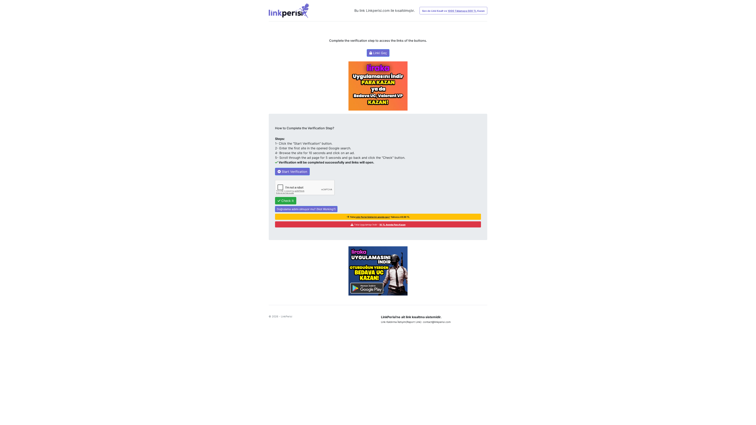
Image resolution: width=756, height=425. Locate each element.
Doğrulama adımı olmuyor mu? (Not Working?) (306, 209)
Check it (287, 201)
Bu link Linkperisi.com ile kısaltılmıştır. (384, 10)
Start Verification (294, 172)
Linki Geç (379, 53)
